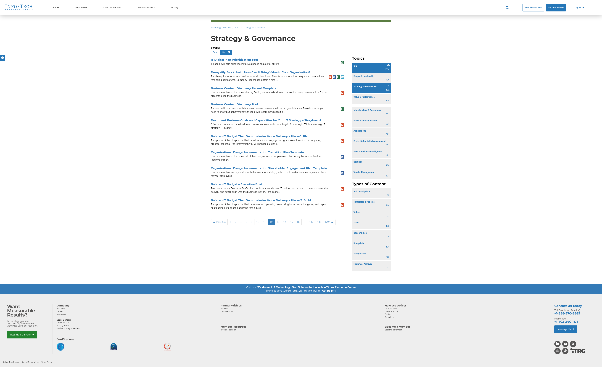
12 (271, 222)
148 (319, 222)
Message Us (564, 329)
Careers (60, 311)
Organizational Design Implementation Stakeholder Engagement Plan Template (269, 168)
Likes (225, 52)
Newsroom (61, 314)
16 (298, 222)
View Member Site (533, 7)
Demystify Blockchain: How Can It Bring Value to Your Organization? (260, 72)
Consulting (389, 317)
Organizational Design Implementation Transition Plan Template (257, 152)
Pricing (174, 7)
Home (56, 7)
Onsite (388, 314)
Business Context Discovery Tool (234, 104)
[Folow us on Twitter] (573, 344)
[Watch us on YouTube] (565, 344)
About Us (61, 308)
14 (284, 222)
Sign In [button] (579, 7)
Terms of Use (63, 323)
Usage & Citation (64, 320)
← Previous (219, 222)
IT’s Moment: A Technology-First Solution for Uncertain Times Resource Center (306, 287)
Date (215, 52)
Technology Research (221, 27)
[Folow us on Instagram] (557, 351)
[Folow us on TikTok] (565, 351)
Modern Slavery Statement (68, 328)
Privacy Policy (63, 325)
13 (278, 222)
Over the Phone (391, 311)
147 (311, 222)
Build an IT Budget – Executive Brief (236, 184)
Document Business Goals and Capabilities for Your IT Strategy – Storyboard (266, 120)
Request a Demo (556, 7)
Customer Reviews (112, 7)
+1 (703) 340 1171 (327, 291)
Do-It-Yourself (391, 308)
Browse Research (228, 330)
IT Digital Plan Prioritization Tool (234, 59)
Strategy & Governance (254, 27)
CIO (237, 27)
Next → (329, 222)
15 (291, 222)
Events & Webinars (146, 7)
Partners (224, 308)
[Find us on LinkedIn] (557, 344)
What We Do (81, 7)
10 (257, 222)
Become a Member (20, 334)
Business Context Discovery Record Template (243, 88)
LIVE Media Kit (227, 311)
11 (264, 222)
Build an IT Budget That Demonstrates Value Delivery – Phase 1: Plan (260, 136)
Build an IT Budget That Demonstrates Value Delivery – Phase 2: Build (261, 200)
